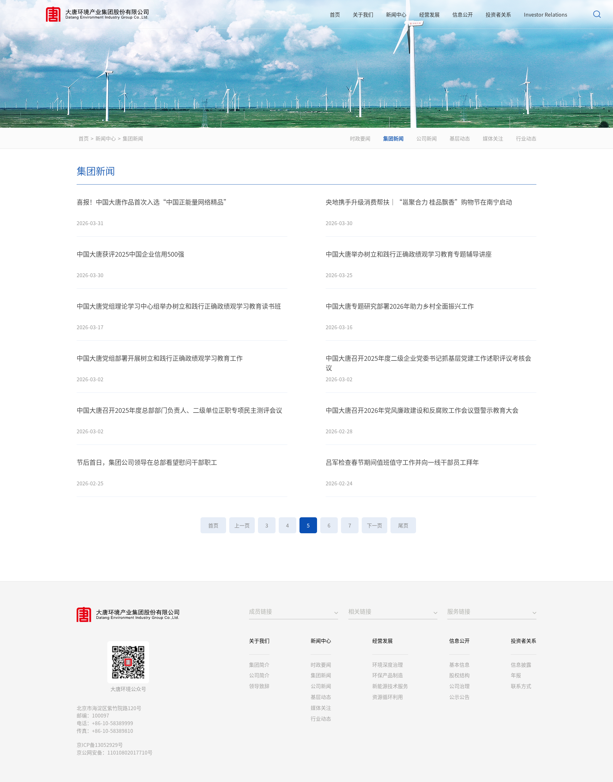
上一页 (242, 525)
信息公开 (462, 14)
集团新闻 (133, 138)
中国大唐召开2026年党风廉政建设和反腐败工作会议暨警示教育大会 (422, 410)
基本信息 (459, 664)
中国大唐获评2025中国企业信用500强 (130, 254)
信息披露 (521, 664)
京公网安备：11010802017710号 (115, 752)
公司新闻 (426, 138)
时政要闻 (360, 138)
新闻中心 (396, 14)
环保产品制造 (387, 675)
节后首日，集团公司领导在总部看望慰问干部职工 (147, 462)
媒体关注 (493, 138)
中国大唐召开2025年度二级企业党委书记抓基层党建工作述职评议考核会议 (428, 362)
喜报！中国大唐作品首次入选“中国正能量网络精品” (153, 202)
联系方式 (521, 686)
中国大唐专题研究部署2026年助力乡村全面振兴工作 (400, 306)
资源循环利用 (387, 697)
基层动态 (460, 138)
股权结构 (459, 675)
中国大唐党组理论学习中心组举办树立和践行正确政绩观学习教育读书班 (179, 306)
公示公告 (459, 697)
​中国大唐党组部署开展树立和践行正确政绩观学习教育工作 (160, 358)
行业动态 (526, 138)
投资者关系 (498, 14)
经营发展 (429, 14)
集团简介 (259, 664)
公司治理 (459, 686)
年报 (516, 675)
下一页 (374, 525)
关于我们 (363, 14)
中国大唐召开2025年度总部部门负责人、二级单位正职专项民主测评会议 (179, 410)
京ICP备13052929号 (100, 744)
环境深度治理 (387, 664)
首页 (335, 14)
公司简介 (259, 675)
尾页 (403, 525)
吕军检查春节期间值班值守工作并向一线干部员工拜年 (402, 462)
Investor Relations (545, 14)
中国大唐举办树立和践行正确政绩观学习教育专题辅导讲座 (409, 254)
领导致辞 (259, 686)
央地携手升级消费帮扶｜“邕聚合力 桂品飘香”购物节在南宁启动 (419, 202)
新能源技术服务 (390, 686)
